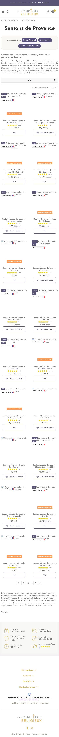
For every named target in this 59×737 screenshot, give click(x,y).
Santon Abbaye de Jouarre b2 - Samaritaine (45, 367)
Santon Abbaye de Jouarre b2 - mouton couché (14, 121)
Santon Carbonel (29, 40)
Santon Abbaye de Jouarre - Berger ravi (45, 564)
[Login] (48, 11)
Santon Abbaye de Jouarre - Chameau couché (14, 515)
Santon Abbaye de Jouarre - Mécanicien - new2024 (45, 466)
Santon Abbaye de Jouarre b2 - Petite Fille (14, 318)
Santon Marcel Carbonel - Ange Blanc (14, 564)
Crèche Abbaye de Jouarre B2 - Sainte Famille (14, 417)
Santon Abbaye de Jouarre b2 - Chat (45, 417)
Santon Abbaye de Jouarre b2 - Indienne (45, 220)
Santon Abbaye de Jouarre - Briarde (45, 515)
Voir (14, 132)
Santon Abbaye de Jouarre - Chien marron (45, 269)
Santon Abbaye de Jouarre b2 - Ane (14, 367)
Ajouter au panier (47, 132)
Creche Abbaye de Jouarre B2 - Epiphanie (44, 171)
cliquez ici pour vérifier (29, 700)
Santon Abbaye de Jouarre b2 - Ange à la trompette (45, 121)
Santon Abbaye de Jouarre (29, 45)
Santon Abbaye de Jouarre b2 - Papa (14, 269)
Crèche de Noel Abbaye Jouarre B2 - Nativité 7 (14, 171)
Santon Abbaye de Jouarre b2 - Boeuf (45, 318)
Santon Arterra (45, 40)
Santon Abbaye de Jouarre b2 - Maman (14, 466)
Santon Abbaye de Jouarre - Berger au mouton (14, 220)
